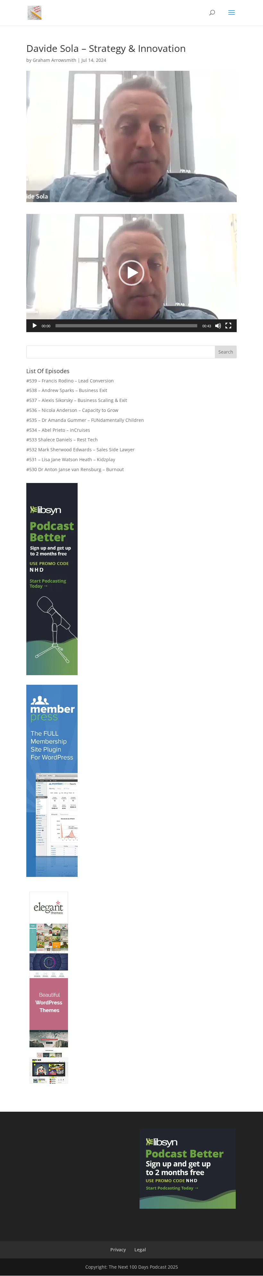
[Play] (34, 326)
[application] (131, 273)
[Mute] (218, 326)
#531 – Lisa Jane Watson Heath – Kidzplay (70, 459)
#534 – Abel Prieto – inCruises (58, 430)
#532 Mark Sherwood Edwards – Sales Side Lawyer (80, 449)
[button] (131, 273)
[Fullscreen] (228, 326)
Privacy (118, 1250)
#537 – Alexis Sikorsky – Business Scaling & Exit (76, 400)
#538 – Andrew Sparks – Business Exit (66, 390)
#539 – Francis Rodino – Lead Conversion (70, 381)
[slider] (126, 325)
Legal (140, 1250)
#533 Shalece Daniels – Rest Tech (62, 440)
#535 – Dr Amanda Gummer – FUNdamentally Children (85, 420)
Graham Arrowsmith (54, 60)
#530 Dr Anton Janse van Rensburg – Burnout (75, 469)
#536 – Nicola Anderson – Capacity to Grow (72, 410)
